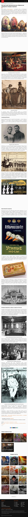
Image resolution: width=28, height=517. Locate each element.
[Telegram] (17, 427)
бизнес (4, 423)
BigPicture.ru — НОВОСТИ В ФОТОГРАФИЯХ (7, 509)
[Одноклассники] (11, 427)
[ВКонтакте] (10, 427)
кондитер (7, 423)
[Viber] (15, 427)
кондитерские (11, 423)
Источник (2, 425)
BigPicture (6, 3)
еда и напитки (10, 3)
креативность (16, 423)
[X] (13, 427)
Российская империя (22, 423)
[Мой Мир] (12, 427)
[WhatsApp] (16, 427)
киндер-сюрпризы (10, 9)
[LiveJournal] (14, 427)
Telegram (11, 418)
